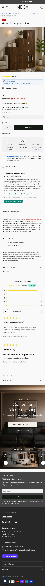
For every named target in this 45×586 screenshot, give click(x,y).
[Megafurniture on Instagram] (9, 522)
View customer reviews (13, 201)
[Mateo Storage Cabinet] (22, 49)
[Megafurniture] (22, 7)
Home (3, 14)
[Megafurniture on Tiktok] (13, 522)
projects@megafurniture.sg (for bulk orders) (20, 550)
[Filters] (5, 311)
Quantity (5, 123)
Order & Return (10, 166)
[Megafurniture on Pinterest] (6, 522)
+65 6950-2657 (10, 542)
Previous (35, 14)
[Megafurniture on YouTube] (16, 522)
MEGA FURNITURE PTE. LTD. (15, 576)
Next (41, 14)
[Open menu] (3, 7)
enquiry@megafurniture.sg (14, 546)
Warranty (36, 149)
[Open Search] (7, 7)
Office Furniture (12, 14)
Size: (6, 113)
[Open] (5, 580)
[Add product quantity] (11, 127)
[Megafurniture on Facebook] (2, 522)
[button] (6, 77)
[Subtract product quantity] (4, 127)
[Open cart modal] (41, 7)
